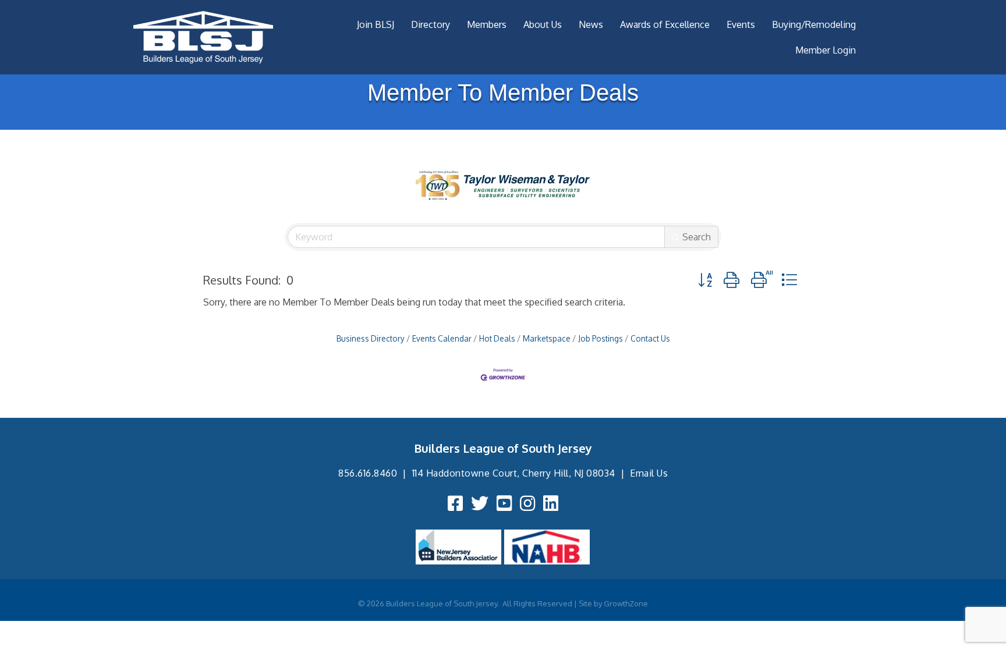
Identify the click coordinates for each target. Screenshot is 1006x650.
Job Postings (600, 338)
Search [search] (696, 237)
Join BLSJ (375, 24)
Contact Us (650, 338)
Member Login (825, 50)
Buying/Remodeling (814, 24)
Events (741, 24)
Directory (430, 24)
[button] (705, 279)
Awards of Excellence (665, 24)
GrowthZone (626, 603)
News (591, 24)
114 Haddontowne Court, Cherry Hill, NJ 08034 (513, 473)
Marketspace (547, 338)
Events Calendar (442, 338)
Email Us (649, 473)
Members (486, 24)
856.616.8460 (367, 473)
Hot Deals (497, 338)
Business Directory (370, 338)
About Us (542, 24)
